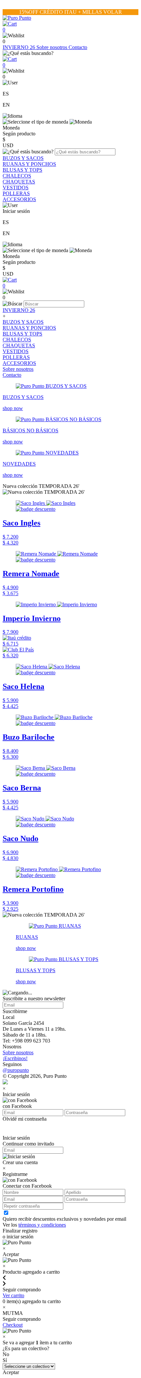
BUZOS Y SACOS (23, 158)
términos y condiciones (42, 1225)
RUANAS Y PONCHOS (29, 164)
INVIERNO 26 (19, 47)
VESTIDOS (16, 187)
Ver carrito (13, 1295)
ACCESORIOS (19, 199)
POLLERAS (16, 193)
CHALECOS (17, 176)
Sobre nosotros (52, 47)
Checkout (13, 1325)
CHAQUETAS (19, 181)
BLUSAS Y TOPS (22, 170)
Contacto (78, 47)
